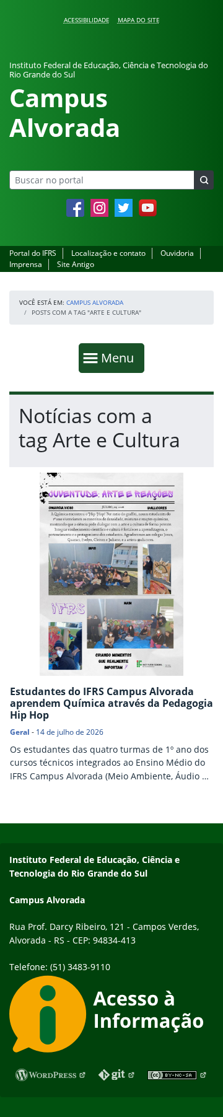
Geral (20, 732)
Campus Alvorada (94, 302)
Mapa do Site (139, 19)
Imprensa (25, 264)
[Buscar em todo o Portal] (204, 180)
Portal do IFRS (32, 253)
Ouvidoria (177, 253)
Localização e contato (108, 253)
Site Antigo (75, 264)
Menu (120, 357)
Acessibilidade (87, 19)
